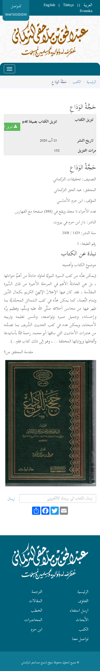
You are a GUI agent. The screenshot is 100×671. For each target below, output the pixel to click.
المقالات (35, 601)
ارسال (11, 498)
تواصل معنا (80, 639)
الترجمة (37, 592)
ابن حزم (36, 629)
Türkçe (68, 5)
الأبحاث (82, 620)
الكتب (77, 82)
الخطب (36, 610)
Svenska (86, 11)
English (49, 5)
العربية (88, 5)
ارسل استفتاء (79, 610)
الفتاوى (83, 601)
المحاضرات (33, 620)
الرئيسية (91, 82)
